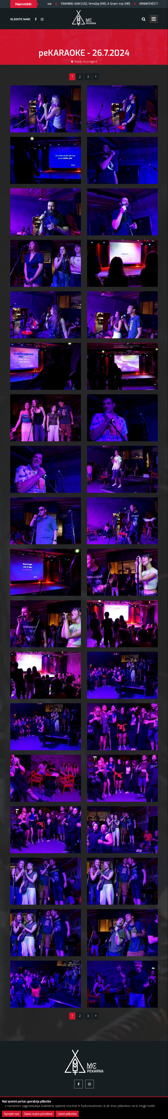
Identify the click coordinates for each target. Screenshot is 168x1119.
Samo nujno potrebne (38, 1114)
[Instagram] (42, 19)
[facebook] (36, 19)
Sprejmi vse (11, 1114)
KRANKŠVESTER (109, 4)
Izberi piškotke (67, 1114)
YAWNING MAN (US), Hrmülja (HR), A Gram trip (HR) (55, 4)
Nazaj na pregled (85, 62)
